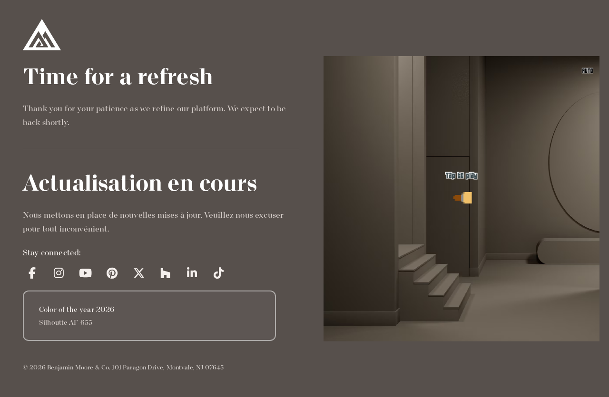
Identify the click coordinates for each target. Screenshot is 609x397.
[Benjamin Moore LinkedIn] (192, 272)
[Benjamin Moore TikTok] (218, 272)
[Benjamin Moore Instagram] (59, 272)
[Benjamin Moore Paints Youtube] (85, 272)
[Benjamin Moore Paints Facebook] (32, 272)
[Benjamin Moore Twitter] (138, 272)
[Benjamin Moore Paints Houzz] (165, 272)
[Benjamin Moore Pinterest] (112, 272)
